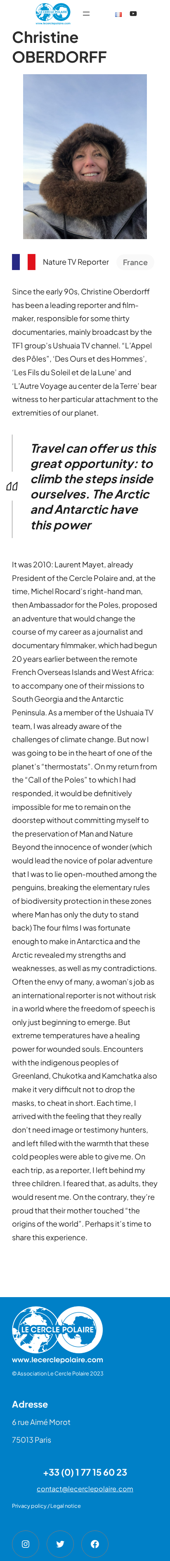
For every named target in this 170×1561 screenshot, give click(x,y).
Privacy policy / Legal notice (46, 1505)
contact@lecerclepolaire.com (85, 1488)
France (135, 262)
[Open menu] (86, 14)
